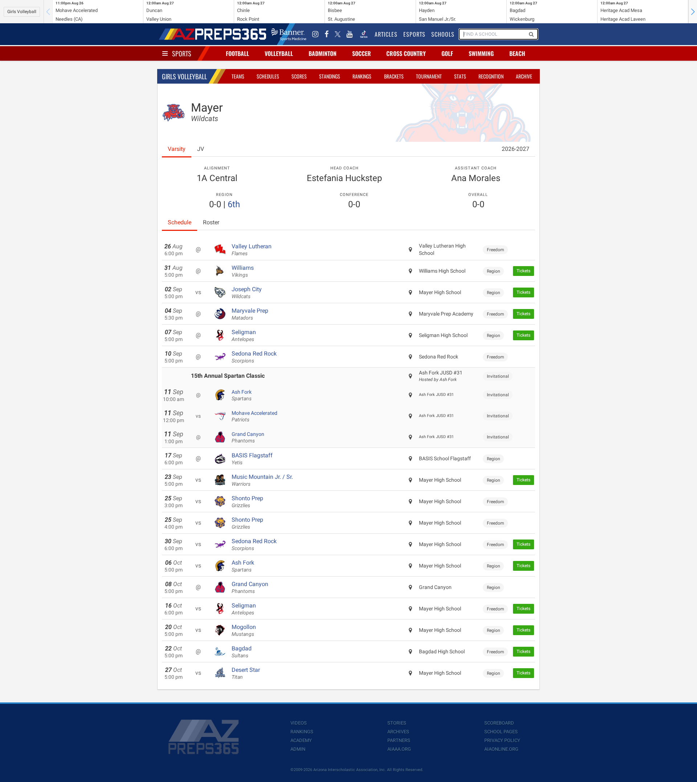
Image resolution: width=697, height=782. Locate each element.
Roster (211, 222)
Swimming (481, 53)
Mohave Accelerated (254, 416)
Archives (398, 731)
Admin (297, 749)
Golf (447, 53)
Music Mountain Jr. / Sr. (262, 480)
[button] (692, 11)
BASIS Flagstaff (252, 459)
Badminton (323, 53)
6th (234, 204)
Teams (238, 76)
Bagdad (242, 652)
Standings (329, 76)
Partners (398, 740)
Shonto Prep (247, 502)
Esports (414, 34)
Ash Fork (242, 395)
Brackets (394, 76)
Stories (396, 723)
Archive (524, 76)
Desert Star (246, 673)
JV (200, 148)
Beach (517, 53)
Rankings (361, 76)
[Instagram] (315, 34)
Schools (443, 34)
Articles (386, 34)
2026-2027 (515, 148)
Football (237, 53)
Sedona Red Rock (254, 357)
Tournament (429, 76)
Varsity (177, 148)
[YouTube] (349, 34)
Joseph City (247, 293)
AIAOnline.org (501, 749)
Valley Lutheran (252, 250)
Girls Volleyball (21, 11)
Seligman (244, 335)
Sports (181, 53)
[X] (337, 34)
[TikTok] (363, 34)
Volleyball (279, 53)
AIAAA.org (399, 749)
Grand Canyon (248, 437)
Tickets (523, 270)
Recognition (491, 76)
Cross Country (406, 53)
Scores (299, 76)
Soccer (361, 53)
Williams (243, 271)
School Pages (501, 731)
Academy (301, 740)
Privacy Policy (502, 740)
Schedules (268, 76)
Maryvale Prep (250, 314)
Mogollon (244, 630)
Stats (460, 76)
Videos (298, 723)
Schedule (179, 222)
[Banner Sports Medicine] (289, 34)
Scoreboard (499, 723)
